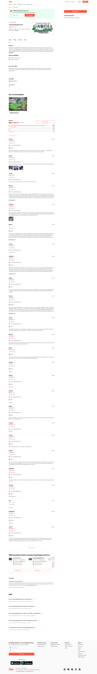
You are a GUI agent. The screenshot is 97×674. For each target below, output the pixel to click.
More (24, 4)
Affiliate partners (81, 656)
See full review (12, 200)
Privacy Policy (24, 668)
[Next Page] (38, 546)
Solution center (68, 644)
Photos (14, 39)
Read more (11, 52)
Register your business (55, 644)
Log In (79, 1)
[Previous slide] (9, 574)
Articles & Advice (29, 4)
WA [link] (12, 7)
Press (79, 649)
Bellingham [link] (16, 7)
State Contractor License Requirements (16, 581)
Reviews (20, 39)
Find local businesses (41, 644)
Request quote (18, 570)
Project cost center (68, 646)
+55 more (16, 30)
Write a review (45, 121)
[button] (18, 106)
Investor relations (81, 651)
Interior (10, 4)
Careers (79, 647)
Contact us (80, 653)
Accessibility (19, 669)
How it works (80, 644)
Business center (54, 646)
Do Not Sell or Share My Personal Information (32, 669)
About (10, 39)
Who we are (80, 646)
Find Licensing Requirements (30, 585)
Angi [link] (9, 7)
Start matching (29, 15)
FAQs (66, 647)
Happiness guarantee (82, 655)
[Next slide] (12, 574)
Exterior (14, 4)
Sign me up (21, 654)
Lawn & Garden (19, 4)
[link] (18, 561)
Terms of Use (18, 668)
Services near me (40, 646)
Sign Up (85, 1)
